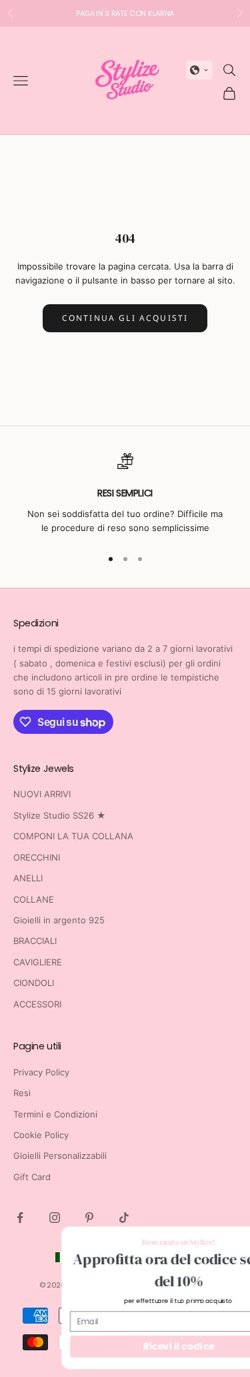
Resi (22, 1092)
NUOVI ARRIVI (42, 794)
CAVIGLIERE (37, 962)
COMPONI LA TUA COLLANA (73, 836)
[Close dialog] (241, 1239)
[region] (125, 494)
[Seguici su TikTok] (124, 1217)
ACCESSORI (37, 1004)
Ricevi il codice (135, 1346)
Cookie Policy (41, 1134)
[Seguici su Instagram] (54, 1217)
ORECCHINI (36, 857)
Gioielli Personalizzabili (60, 1155)
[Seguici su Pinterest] (89, 1217)
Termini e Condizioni (55, 1114)
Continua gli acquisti (125, 318)
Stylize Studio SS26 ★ (59, 815)
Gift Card (32, 1177)
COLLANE (33, 899)
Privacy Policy (41, 1072)
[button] (199, 70)
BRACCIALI (35, 940)
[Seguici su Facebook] (20, 1217)
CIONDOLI (33, 982)
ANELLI (28, 878)
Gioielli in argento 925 (59, 920)
